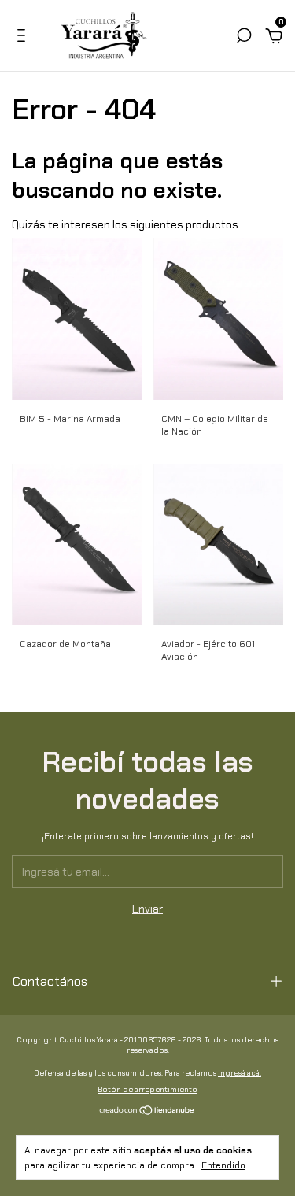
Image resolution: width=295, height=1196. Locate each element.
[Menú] (24, 38)
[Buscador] (244, 38)
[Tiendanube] (147, 1112)
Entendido (223, 1165)
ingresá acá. (239, 1073)
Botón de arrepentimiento (147, 1089)
